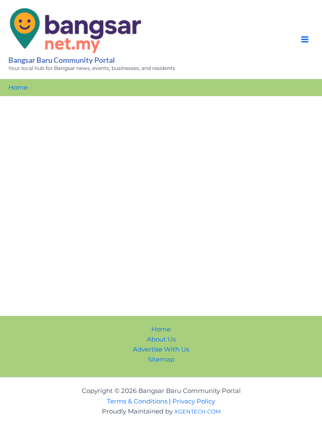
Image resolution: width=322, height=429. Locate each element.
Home (161, 329)
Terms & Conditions (137, 401)
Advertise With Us (161, 349)
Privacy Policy (193, 401)
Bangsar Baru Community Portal (61, 60)
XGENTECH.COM (197, 411)
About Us (161, 339)
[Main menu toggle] (305, 39)
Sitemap (161, 359)
